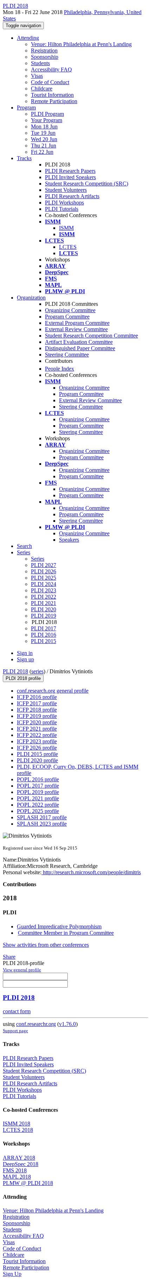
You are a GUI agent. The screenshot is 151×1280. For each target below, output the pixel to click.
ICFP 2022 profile (37, 735)
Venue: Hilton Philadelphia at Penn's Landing (81, 44)
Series (37, 559)
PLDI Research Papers (70, 171)
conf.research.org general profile (52, 691)
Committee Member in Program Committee (66, 933)
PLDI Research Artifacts (72, 196)
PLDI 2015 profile (37, 754)
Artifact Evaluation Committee (79, 342)
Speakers (69, 540)
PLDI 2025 (43, 578)
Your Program (46, 120)
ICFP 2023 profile (37, 741)
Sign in (25, 653)
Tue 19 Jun (43, 133)
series (37, 671)
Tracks (24, 158)
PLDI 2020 (43, 609)
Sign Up (12, 1274)
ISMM (66, 228)
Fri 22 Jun (42, 152)
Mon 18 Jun (44, 127)
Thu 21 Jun (43, 146)
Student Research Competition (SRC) (86, 184)
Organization (31, 298)
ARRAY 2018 (19, 1158)
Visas (37, 76)
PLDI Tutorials (61, 209)
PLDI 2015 (43, 641)
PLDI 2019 (43, 616)
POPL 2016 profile (38, 779)
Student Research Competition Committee (91, 336)
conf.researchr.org (36, 1024)
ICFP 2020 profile (37, 722)
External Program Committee (77, 323)
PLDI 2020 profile (37, 760)
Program (26, 108)
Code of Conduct (50, 82)
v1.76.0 (67, 1024)
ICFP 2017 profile (37, 703)
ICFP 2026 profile (37, 748)
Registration (44, 50)
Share (9, 957)
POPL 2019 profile (38, 792)
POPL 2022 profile (38, 805)
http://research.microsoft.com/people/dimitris (91, 872)
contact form (17, 1011)
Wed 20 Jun (44, 139)
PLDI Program (47, 114)
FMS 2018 (15, 1170)
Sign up (25, 659)
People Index (59, 369)
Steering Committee (67, 355)
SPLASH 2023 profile (42, 824)
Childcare (41, 89)
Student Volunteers (66, 190)
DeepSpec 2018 (20, 1164)
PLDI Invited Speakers (70, 177)
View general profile (22, 969)
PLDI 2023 (43, 590)
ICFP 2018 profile (37, 710)
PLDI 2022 (43, 597)
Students (40, 63)
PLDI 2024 (43, 584)
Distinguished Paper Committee (80, 348)
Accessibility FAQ (51, 69)
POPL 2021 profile (38, 798)
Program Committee (67, 317)
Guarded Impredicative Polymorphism (59, 926)
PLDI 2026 (43, 571)
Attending (28, 38)
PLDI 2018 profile (23, 678)
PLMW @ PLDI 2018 (28, 1183)
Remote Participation (54, 101)
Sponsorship (44, 57)
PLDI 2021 (43, 603)
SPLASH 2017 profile (42, 817)
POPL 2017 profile (38, 786)
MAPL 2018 (17, 1177)
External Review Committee (76, 329)
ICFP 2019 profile (37, 716)
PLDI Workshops (64, 203)
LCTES (68, 247)
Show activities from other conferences (46, 945)
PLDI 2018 (15, 671)
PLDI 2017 (43, 628)
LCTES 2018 (18, 1130)
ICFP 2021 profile (37, 729)
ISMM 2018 (16, 1124)
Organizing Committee (70, 310)
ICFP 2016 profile (37, 697)
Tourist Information (52, 95)
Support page (15, 1030)
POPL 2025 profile (38, 811)
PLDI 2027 (43, 565)
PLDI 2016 (43, 635)
